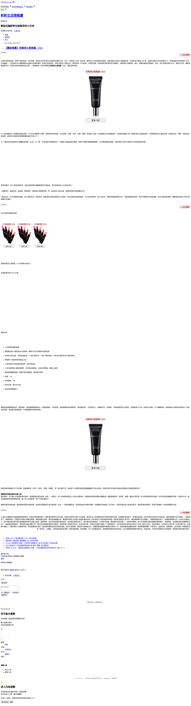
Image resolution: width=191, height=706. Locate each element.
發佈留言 (4, 595)
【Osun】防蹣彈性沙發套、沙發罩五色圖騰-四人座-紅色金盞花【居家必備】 (31, 543)
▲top (2, 579)
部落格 (7, 37)
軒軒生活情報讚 (12, 15)
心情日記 (17, 31)
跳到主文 (4, 21)
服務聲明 (114, 678)
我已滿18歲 (5, 702)
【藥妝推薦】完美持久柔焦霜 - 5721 (24, 48)
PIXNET (80, 678)
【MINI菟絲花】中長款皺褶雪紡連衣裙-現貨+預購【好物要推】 (27, 545)
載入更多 (4, 583)
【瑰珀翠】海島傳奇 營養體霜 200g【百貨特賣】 (22, 541)
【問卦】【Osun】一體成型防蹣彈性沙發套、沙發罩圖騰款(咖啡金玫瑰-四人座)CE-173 (35, 548)
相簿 (6, 35)
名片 (6, 39)
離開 (11, 702)
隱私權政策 (106, 678)
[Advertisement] (78, 161)
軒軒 (2, 558)
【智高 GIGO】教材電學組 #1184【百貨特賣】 (21, 538)
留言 (16, 570)
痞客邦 (12, 570)
